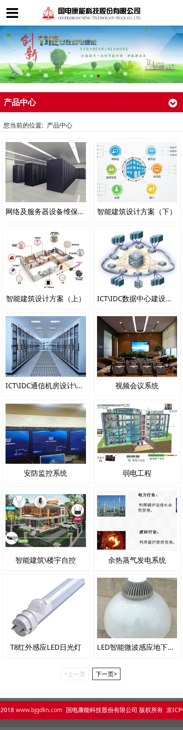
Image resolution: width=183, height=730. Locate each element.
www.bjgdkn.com (39, 710)
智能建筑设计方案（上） (46, 298)
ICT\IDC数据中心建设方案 (138, 298)
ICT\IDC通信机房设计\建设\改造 (57, 385)
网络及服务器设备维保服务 (49, 211)
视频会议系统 (137, 385)
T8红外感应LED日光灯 (45, 647)
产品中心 (59, 125)
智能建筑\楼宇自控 (45, 560)
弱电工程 (137, 473)
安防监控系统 (45, 473)
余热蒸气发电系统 (137, 560)
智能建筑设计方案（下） (137, 211)
